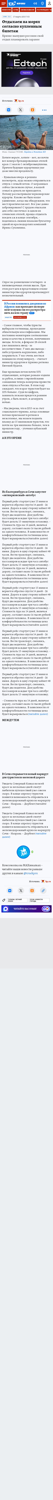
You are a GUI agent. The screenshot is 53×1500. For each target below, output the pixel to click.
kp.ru (21, 100)
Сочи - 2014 (7, 16)
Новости (6, 10)
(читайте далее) (38, 714)
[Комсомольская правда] (16, 3)
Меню (3, 3)
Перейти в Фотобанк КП (35, 151)
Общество (8, 317)
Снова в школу (27, 10)
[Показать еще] (44, 110)
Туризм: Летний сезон (15, 900)
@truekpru (31, 873)
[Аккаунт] (49, 3)
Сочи (15, 10)
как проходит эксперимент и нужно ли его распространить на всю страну (25, 308)
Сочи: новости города (36, 900)
